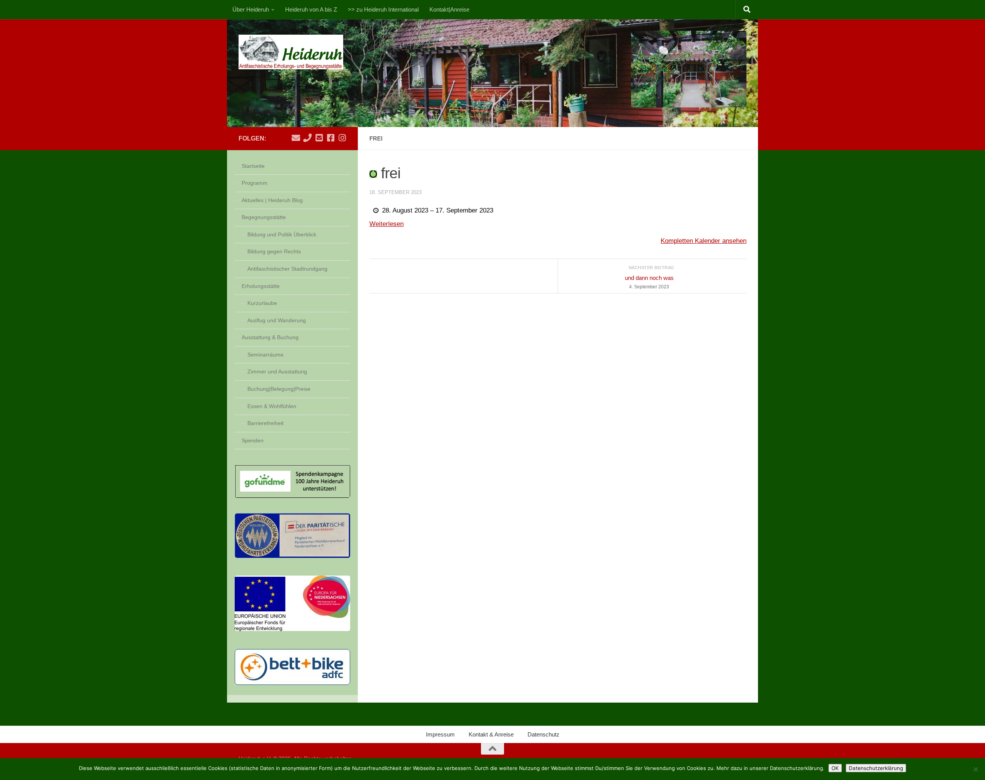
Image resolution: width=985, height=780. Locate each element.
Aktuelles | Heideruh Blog (272, 200)
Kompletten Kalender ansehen (703, 240)
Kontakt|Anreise (449, 9)
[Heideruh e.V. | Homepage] (291, 52)
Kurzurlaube (262, 303)
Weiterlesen (386, 224)
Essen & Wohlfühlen (271, 406)
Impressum (440, 734)
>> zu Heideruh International (383, 9)
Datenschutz (543, 734)
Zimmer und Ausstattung (277, 371)
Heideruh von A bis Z (311, 9)
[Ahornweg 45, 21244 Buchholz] (319, 138)
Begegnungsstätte (264, 217)
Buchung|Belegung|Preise (279, 389)
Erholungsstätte (261, 286)
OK (835, 768)
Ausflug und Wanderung (276, 320)
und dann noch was (649, 282)
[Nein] (975, 769)
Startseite (253, 166)
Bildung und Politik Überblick (281, 234)
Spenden (253, 440)
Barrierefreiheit (265, 423)
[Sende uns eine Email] (296, 138)
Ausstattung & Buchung (270, 337)
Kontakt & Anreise (491, 734)
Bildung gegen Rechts (274, 251)
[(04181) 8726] (307, 138)
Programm (254, 183)
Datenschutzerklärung (876, 768)
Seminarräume (265, 355)
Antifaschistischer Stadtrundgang (287, 269)
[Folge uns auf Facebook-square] (330, 138)
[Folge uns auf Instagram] (342, 138)
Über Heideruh (250, 9)
